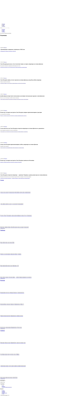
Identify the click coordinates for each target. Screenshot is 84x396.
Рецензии (3, 29)
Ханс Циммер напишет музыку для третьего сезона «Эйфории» (9, 354)
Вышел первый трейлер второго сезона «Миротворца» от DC (9, 266)
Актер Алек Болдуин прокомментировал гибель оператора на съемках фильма (12, 147)
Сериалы (3, 24)
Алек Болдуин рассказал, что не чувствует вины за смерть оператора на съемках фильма (13, 67)
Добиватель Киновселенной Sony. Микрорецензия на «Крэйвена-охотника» (11, 316)
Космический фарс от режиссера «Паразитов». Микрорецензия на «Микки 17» (12, 304)
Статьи (3, 25)
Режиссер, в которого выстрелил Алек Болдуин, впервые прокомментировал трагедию (13, 115)
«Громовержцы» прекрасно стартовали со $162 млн (8, 51)
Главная (3, 390)
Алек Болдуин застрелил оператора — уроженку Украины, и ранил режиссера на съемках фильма (15, 178)
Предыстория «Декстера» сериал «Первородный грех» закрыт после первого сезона (13, 343)
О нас (3, 385)
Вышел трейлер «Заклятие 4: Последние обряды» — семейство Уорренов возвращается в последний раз (15, 277)
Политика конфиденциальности (7, 387)
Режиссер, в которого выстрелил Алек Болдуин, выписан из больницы (11, 162)
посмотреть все (2, 228)
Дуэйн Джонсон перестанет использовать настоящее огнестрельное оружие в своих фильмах (14, 99)
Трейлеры (3, 26)
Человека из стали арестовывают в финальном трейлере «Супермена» (10, 254)
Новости (5, 47)
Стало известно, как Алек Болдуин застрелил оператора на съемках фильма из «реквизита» (14, 131)
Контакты (3, 386)
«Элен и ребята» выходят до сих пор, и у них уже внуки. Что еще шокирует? (11, 204)
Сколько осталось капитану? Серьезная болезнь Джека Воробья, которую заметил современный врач (15, 192)
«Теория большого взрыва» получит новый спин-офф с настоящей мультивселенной (13, 366)
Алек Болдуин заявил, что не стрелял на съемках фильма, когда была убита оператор (13, 83)
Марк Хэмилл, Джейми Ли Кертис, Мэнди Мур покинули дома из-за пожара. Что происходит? (14, 227)
